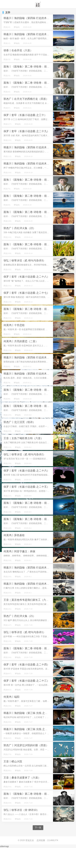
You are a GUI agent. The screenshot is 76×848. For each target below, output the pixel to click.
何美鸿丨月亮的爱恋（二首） (21, 341)
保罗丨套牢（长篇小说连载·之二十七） (26, 292)
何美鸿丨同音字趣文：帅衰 (19, 551)
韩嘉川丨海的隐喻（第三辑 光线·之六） (27, 729)
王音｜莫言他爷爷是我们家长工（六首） (27, 599)
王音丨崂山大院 (13, 761)
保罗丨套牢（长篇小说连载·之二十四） (26, 664)
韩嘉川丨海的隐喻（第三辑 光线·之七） (27, 712)
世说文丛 (29, 840)
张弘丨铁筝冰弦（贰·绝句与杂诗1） (25, 632)
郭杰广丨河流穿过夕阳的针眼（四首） (26, 745)
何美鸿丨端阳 (11, 696)
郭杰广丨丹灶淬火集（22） (20, 228)
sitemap (4, 846)
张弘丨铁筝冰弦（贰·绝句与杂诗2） (25, 454)
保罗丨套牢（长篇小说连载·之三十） (25, 115)
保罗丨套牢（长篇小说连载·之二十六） (26, 470)
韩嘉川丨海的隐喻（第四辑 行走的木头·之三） (31, 373)
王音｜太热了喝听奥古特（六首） (23, 438)
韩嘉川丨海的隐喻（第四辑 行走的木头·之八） (31, 18)
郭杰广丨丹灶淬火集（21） (20, 615)
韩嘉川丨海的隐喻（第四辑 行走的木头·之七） (31, 34)
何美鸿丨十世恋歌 (14, 325)
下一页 (38, 827)
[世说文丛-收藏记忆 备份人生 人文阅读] (38, 6)
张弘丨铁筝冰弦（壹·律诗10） (21, 809)
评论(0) (16, 27)
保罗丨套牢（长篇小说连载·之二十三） (26, 680)
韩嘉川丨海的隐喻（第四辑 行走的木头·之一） (31, 583)
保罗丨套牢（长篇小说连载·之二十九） (26, 131)
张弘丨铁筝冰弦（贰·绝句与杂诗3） (25, 260)
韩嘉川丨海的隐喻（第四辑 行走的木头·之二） (31, 567)
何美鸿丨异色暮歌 (14, 535)
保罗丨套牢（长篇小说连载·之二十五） (26, 486)
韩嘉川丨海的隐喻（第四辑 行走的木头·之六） (31, 147)
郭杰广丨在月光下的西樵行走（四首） (26, 98)
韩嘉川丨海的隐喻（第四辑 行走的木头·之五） (31, 163)
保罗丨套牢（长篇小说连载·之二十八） (26, 276)
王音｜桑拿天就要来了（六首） (22, 777)
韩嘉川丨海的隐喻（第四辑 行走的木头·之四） (31, 357)
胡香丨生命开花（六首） (18, 50)
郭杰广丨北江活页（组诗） (19, 422)
